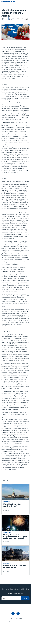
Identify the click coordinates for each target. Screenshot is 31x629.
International (20, 18)
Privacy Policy (7, 620)
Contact (18, 620)
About (13, 620)
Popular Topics (24, 620)
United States (26, 18)
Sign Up (25, 598)
